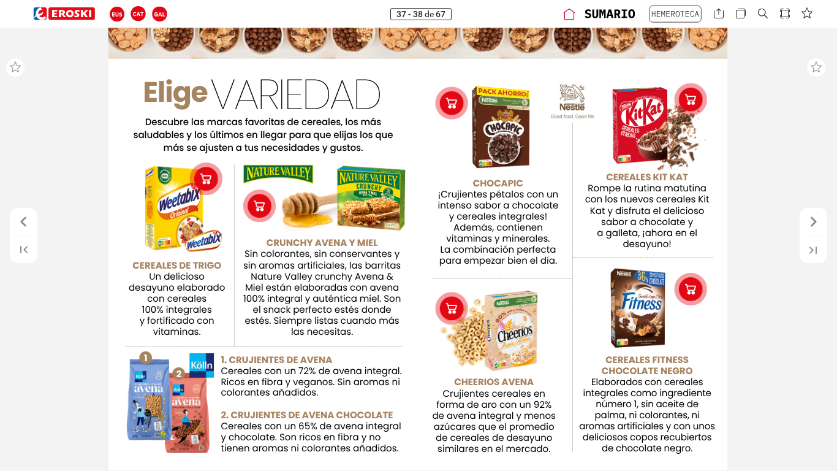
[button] (117, 14)
